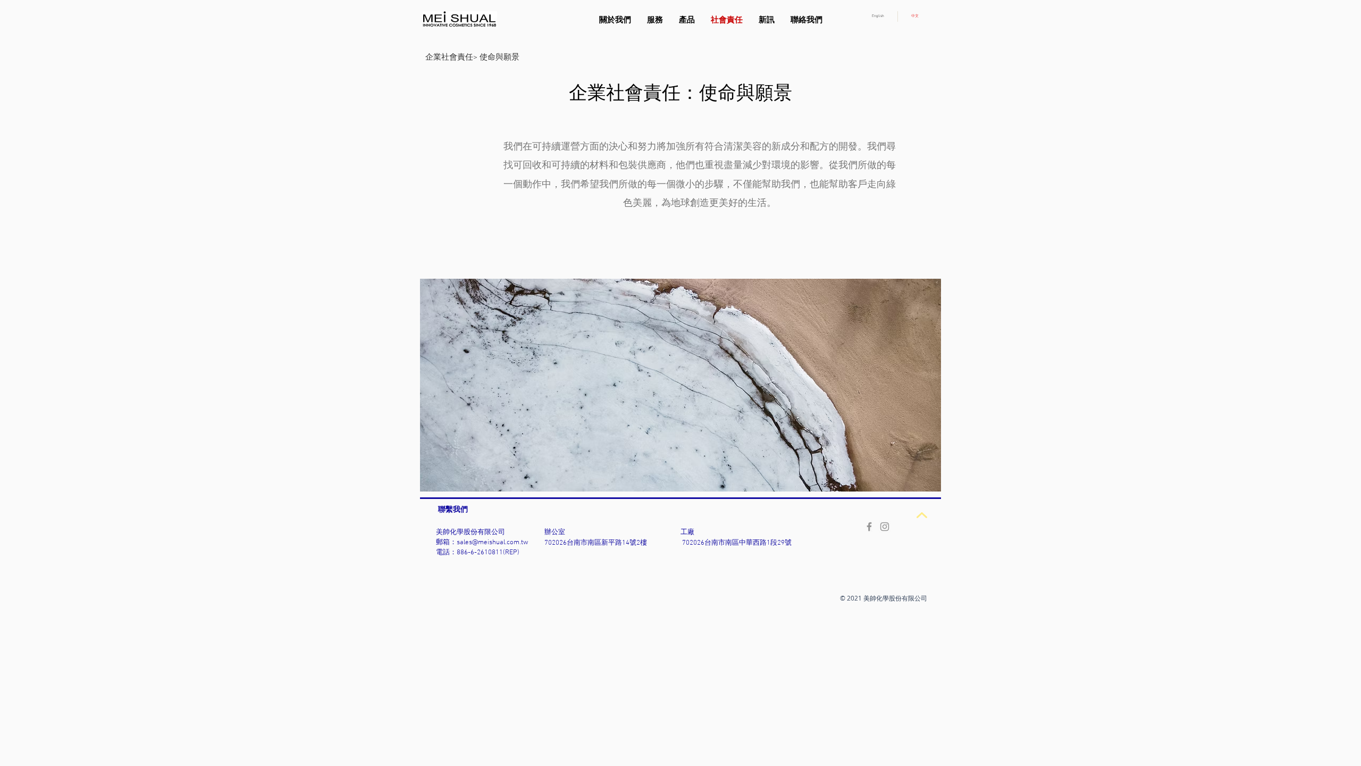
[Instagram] (884, 526)
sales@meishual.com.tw (492, 542)
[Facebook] (869, 526)
